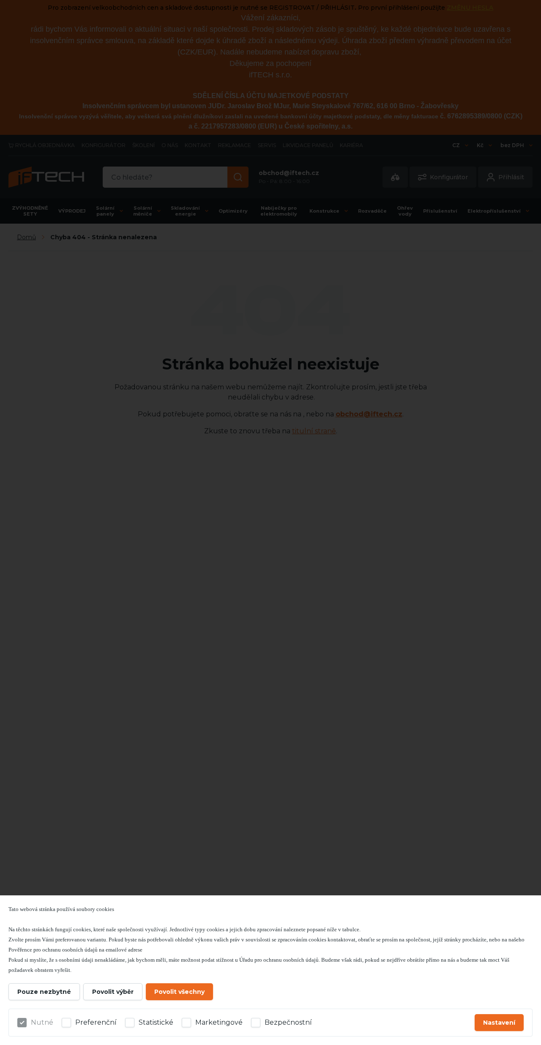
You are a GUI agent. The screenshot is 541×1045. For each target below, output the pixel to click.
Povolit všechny (179, 992)
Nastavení (499, 1022)
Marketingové (219, 1022)
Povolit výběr (113, 992)
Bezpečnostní (288, 1022)
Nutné (42, 1022)
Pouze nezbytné (44, 992)
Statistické (156, 1022)
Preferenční (96, 1022)
